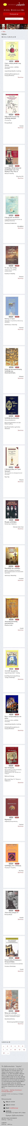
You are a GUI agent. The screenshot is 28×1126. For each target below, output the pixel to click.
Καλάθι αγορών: (18, 10)
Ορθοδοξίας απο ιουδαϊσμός (13, 865)
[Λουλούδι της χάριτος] (14, 659)
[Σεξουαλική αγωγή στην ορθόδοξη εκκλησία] (14, 103)
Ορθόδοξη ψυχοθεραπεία (12, 418)
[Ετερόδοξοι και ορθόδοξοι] (14, 556)
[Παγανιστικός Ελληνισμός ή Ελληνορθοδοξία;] (14, 947)
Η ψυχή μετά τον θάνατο (12, 217)
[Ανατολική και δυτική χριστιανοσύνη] (14, 608)
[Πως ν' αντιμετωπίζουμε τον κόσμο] (14, 704)
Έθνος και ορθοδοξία (11, 1013)
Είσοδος (7, 10)
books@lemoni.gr (13, 1108)
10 (15, 1049)
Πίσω (3, 31)
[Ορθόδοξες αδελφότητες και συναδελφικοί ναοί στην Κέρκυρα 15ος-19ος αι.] (14, 155)
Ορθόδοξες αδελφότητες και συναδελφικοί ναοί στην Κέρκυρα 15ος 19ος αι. (13, 169)
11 (19, 1049)
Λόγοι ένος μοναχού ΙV (11, 912)
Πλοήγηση (13, 14)
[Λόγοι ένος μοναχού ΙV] (14, 899)
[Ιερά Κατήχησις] (14, 756)
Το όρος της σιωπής (10, 267)
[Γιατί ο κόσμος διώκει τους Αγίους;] (14, 50)
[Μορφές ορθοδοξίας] (14, 509)
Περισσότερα (20, 77)
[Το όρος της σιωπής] (14, 255)
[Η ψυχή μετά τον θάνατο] (14, 205)
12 (24, 1049)
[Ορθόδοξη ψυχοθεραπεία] (14, 405)
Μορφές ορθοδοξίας (10, 522)
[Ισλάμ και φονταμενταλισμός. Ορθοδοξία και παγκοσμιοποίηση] (14, 357)
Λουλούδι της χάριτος (11, 671)
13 (4, 1053)
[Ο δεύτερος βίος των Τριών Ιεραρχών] (14, 456)
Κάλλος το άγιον (10, 318)
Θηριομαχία (8, 819)
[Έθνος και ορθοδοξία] (14, 1000)
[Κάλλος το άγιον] (14, 306)
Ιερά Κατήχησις (9, 767)
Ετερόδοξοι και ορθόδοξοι (12, 568)
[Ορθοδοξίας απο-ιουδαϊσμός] (14, 853)
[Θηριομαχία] (14, 807)
